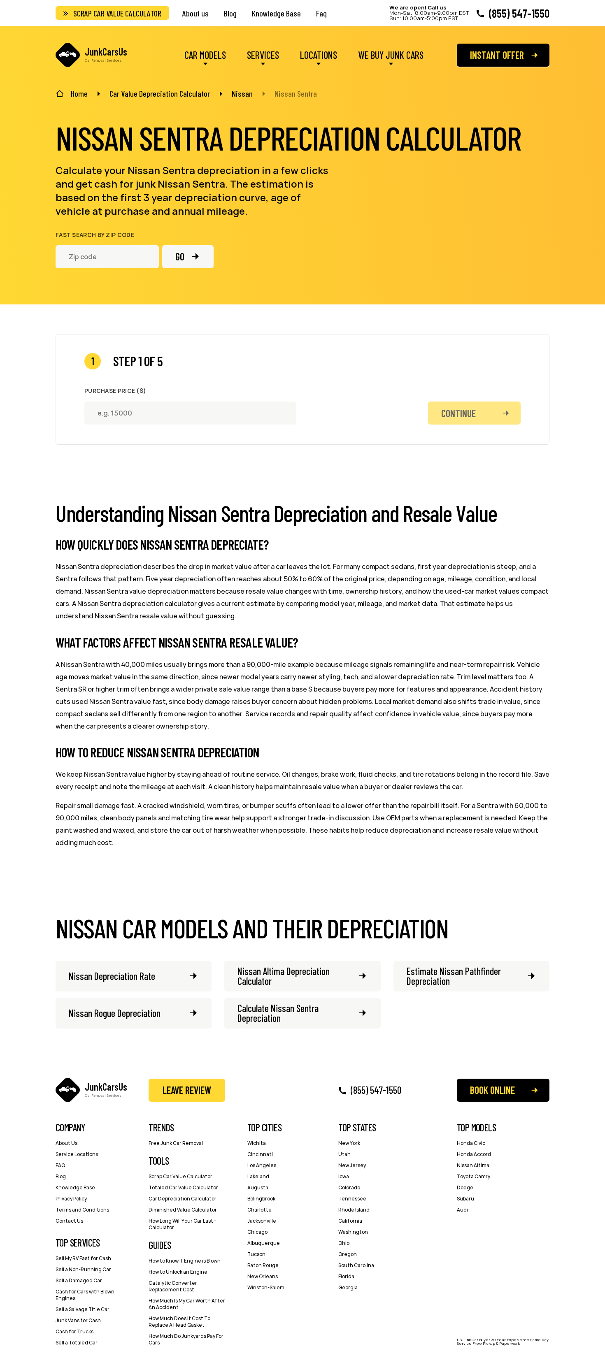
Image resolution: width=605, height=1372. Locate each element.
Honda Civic (471, 1143)
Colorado (349, 1187)
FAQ (60, 1165)
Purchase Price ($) (115, 391)
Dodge (465, 1187)
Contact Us (69, 1220)
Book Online (492, 1090)
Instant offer (497, 55)
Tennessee (352, 1198)
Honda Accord (474, 1154)
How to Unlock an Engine (178, 1271)
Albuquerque (263, 1243)
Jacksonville (261, 1220)
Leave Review (187, 1090)
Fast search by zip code (95, 235)
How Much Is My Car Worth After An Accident (187, 1304)
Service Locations (77, 1154)
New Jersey (352, 1165)
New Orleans (262, 1276)
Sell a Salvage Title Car (82, 1309)
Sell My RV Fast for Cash (83, 1258)
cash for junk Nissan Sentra (159, 183)
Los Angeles (261, 1165)
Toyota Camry (473, 1176)
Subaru (465, 1198)
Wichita (256, 1143)
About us (195, 13)
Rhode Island (354, 1209)
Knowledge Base (276, 13)
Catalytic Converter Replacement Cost (173, 1286)
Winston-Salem (265, 1287)
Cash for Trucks (74, 1331)
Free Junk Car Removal (176, 1143)
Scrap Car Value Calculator (117, 13)
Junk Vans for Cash (78, 1320)
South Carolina (356, 1265)
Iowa (343, 1176)
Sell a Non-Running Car (83, 1269)
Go (179, 256)
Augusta (257, 1187)
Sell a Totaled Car (77, 1342)
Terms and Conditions (82, 1209)
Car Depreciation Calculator (182, 1198)
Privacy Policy (71, 1198)
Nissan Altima (473, 1165)
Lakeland (258, 1176)
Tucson (256, 1254)
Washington (353, 1231)
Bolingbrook (261, 1198)
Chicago (257, 1231)
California (350, 1220)
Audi (462, 1209)
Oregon (347, 1254)
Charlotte (259, 1209)
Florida (346, 1276)
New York (349, 1143)
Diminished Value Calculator (183, 1209)
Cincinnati (260, 1154)
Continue (458, 413)
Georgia (348, 1287)
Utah (344, 1154)
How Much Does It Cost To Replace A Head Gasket (179, 1321)
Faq (321, 13)
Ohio (343, 1243)
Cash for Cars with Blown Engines (85, 1295)
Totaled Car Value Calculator (183, 1187)
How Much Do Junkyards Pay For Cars (186, 1339)
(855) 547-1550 (519, 13)
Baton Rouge (263, 1265)
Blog (230, 13)
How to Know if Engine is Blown (185, 1260)
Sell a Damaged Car (79, 1280)
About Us (66, 1143)
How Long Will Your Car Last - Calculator (182, 1224)
